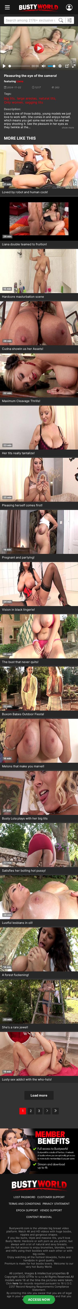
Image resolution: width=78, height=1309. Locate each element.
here (15, 1283)
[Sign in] (70, 7)
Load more (39, 1095)
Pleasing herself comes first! (22, 505)
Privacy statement (56, 1203)
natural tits (47, 98)
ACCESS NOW (39, 1300)
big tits (9, 98)
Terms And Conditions (25, 1203)
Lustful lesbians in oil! (17, 923)
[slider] (19, 66)
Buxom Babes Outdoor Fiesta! (23, 714)
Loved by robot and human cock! (25, 192)
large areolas (27, 98)
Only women (13, 102)
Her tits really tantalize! (18, 453)
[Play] (39, 48)
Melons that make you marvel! (23, 766)
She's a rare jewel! (15, 1027)
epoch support (27, 1210)
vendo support (51, 1210)
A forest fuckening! (15, 975)
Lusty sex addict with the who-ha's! (27, 1079)
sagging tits (34, 102)
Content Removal (39, 1217)
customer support (51, 1197)
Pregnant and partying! (18, 557)
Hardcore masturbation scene (23, 297)
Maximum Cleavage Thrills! (21, 401)
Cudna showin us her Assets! (22, 349)
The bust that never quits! (20, 662)
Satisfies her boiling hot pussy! (24, 870)
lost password (24, 1197)
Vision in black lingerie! (18, 609)
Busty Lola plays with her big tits (25, 818)
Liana (19, 81)
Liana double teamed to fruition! (24, 244)
